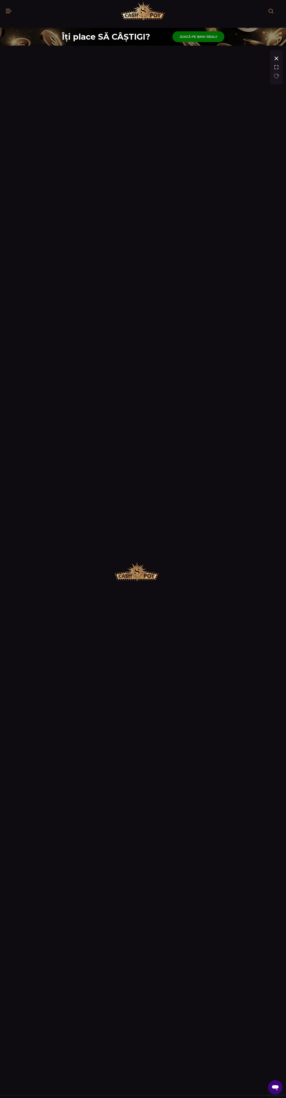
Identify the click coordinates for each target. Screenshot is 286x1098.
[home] (143, 11)
